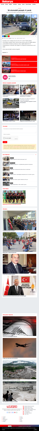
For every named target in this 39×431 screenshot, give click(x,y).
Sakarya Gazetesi (6, 38)
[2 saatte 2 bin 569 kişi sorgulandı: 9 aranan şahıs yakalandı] (28, 99)
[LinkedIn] (13, 412)
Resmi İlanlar (28, 4)
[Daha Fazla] (9, 36)
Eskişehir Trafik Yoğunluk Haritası (30, 409)
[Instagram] (11, 412)
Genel (23, 4)
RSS (10, 426)
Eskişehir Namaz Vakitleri (28, 408)
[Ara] (34, 1)
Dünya (6, 4)
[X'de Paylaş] (5, 36)
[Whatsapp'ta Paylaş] (7, 36)
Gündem (15, 4)
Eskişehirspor (5, 419)
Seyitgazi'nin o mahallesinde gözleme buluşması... (21, 164)
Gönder (5, 142)
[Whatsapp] (17, 412)
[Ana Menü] (36, 1)
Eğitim (10, 4)
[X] (9, 412)
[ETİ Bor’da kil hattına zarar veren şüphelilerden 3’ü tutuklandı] (28, 89)
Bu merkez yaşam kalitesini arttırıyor (19, 179)
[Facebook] (7, 412)
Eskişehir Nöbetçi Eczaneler (29, 406)
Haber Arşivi (26, 414)
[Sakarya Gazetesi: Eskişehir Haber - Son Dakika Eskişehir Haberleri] (7, 1)
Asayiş (19, 4)
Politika (34, 4)
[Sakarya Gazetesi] (5, 77)
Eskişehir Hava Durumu (28, 407)
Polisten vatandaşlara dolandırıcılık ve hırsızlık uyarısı (22, 174)
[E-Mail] (9, 79)
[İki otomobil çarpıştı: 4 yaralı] (19, 24)
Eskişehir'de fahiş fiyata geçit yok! (18, 159)
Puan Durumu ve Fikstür (28, 410)
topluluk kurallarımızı (16, 146)
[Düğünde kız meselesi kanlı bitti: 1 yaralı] (28, 115)
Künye (21, 421)
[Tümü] (35, 154)
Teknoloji (4, 420)
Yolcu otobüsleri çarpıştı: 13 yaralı (9, 121)
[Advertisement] (19, 305)
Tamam (35, 429)
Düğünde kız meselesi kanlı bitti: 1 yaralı (27, 121)
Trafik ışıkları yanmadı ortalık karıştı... (10, 108)
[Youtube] (15, 412)
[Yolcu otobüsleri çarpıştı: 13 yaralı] (11, 115)
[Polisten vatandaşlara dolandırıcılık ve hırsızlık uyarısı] (11, 89)
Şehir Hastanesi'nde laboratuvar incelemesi (20, 169)
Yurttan (2, 4)
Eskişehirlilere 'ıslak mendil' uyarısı (18, 184)
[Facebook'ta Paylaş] (3, 36)
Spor (21, 419)
